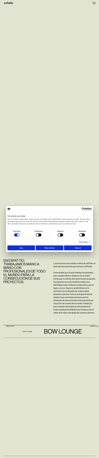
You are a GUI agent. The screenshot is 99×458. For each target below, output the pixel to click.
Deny (21, 248)
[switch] (38, 235)
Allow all (78, 248)
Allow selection (49, 248)
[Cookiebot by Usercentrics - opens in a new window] (83, 209)
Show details (83, 242)
